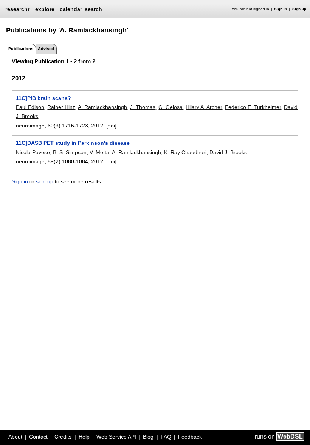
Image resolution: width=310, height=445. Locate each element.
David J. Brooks (228, 152)
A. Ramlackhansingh (102, 107)
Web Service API (116, 437)
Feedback (190, 437)
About (15, 437)
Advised (46, 48)
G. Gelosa (170, 107)
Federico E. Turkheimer (253, 107)
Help (84, 437)
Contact (38, 437)
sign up (44, 181)
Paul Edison (30, 107)
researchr (17, 8)
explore (44, 9)
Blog (148, 437)
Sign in (280, 9)
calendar (71, 9)
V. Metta (99, 152)
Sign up (299, 9)
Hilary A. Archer (204, 107)
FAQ (166, 437)
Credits (62, 437)
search (93, 9)
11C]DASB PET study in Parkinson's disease (73, 143)
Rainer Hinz (61, 107)
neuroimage (30, 126)
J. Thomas (142, 107)
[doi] (111, 126)
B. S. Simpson (70, 152)
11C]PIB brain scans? (43, 98)
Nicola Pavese (33, 152)
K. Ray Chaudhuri (185, 152)
